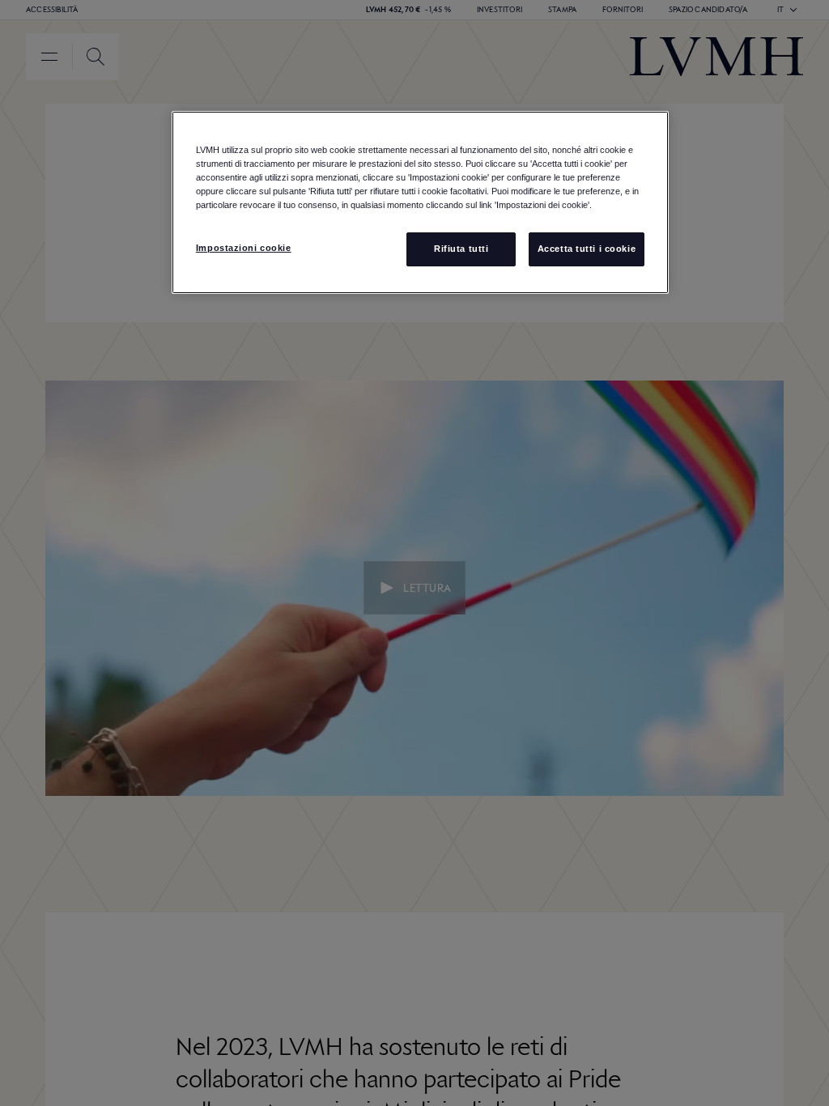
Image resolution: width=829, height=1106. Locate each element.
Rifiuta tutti (461, 248)
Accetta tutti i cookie (587, 248)
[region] (420, 202)
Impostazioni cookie (243, 248)
